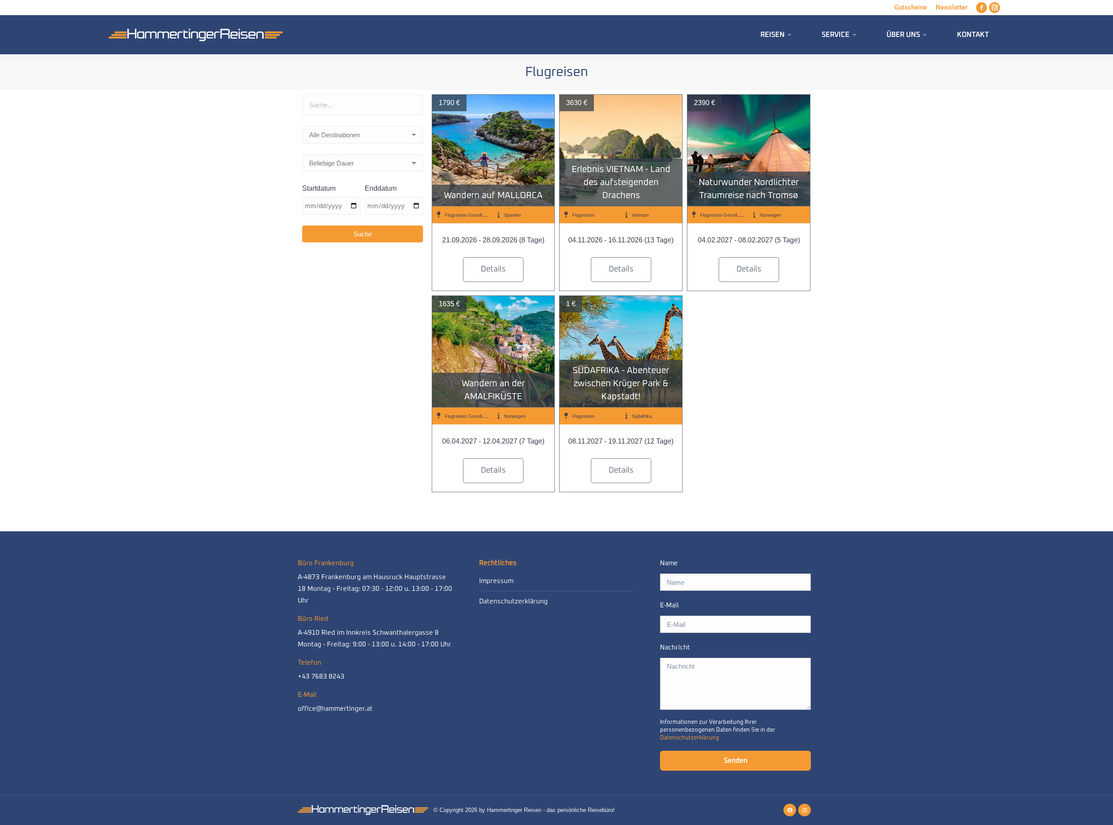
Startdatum (319, 188)
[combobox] (362, 106)
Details (493, 269)
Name (669, 563)
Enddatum (381, 188)
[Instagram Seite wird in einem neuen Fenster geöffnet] (994, 7)
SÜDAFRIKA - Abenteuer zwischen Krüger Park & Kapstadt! (621, 383)
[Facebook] (789, 810)
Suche (362, 234)
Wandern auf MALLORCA (493, 195)
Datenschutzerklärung (513, 601)
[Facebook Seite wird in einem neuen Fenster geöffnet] (981, 7)
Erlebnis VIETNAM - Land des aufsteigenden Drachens (621, 182)
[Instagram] (804, 810)
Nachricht (675, 647)
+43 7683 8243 (321, 676)
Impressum (496, 581)
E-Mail (669, 605)
